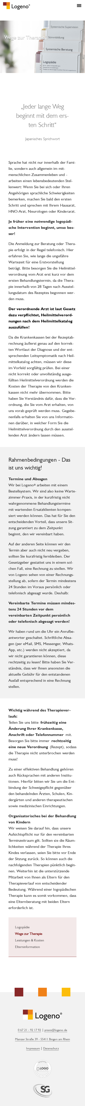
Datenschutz (51, 1048)
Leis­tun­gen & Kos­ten (29, 940)
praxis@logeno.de (55, 1030)
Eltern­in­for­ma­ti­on (27, 947)
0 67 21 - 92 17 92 (29, 1030)
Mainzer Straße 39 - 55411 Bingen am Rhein (42, 1039)
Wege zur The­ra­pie (28, 934)
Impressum (33, 1048)
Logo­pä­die (22, 927)
